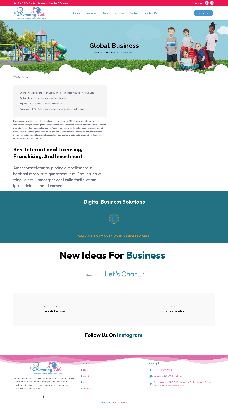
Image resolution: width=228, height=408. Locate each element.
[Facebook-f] (207, 3)
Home (96, 52)
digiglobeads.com (120, 402)
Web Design (109, 52)
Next (209, 78)
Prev (19, 78)
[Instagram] (212, 3)
